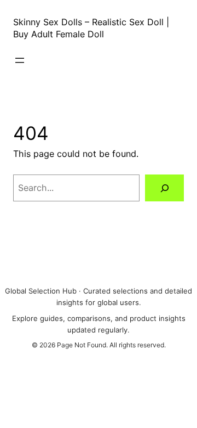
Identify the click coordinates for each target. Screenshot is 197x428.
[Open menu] (19, 60)
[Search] (164, 187)
